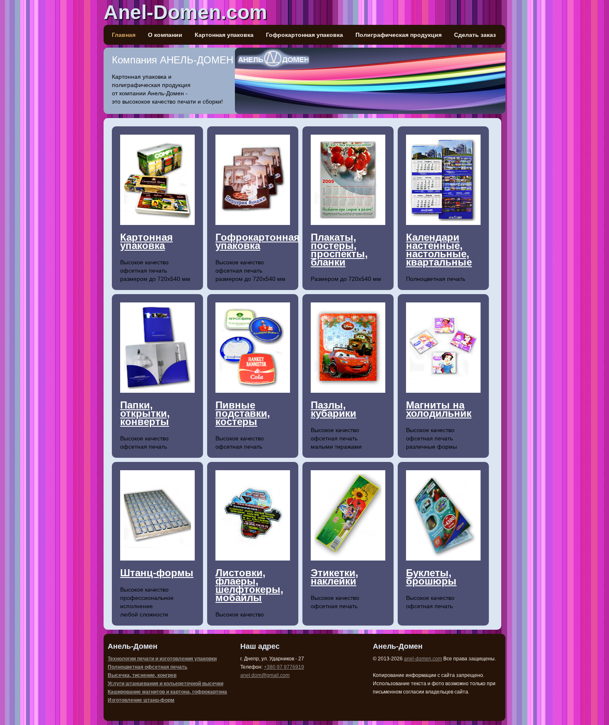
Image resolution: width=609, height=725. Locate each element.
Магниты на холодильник (438, 409)
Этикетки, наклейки (334, 577)
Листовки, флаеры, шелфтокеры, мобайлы (249, 585)
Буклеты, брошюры (431, 577)
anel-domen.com (423, 659)
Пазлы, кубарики (333, 409)
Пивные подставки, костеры (242, 413)
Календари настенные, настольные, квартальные (439, 250)
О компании (165, 34)
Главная (123, 34)
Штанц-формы (156, 572)
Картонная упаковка (224, 34)
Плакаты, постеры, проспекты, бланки (339, 250)
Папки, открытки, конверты (145, 413)
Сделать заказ (475, 34)
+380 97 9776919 (284, 667)
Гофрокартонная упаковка (304, 34)
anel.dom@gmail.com (265, 675)
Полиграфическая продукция (398, 34)
